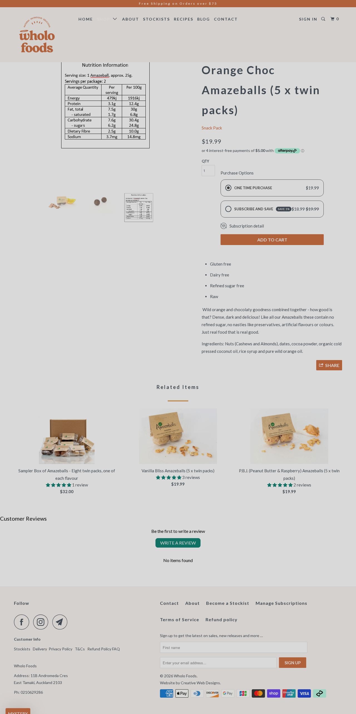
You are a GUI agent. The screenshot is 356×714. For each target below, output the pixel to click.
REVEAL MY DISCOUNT (124, 382)
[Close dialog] (281, 288)
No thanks (124, 415)
